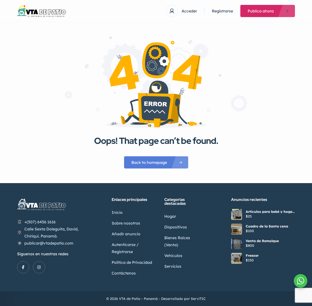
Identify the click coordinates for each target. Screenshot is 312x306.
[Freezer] (236, 258)
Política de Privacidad (132, 262)
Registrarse (222, 11)
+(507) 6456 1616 (40, 221)
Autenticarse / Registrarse (125, 248)
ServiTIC (198, 298)
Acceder (189, 11)
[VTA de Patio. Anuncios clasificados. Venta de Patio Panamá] (42, 11)
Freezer (252, 255)
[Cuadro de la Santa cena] (236, 229)
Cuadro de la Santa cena (267, 226)
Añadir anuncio (126, 233)
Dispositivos (175, 227)
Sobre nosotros (126, 223)
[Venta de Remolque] (236, 243)
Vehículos (173, 255)
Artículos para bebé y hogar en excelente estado (270, 211)
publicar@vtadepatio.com (48, 243)
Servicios (172, 266)
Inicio (117, 212)
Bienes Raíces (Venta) (177, 241)
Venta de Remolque (262, 241)
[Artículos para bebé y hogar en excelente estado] (236, 214)
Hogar (170, 216)
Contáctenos (124, 273)
